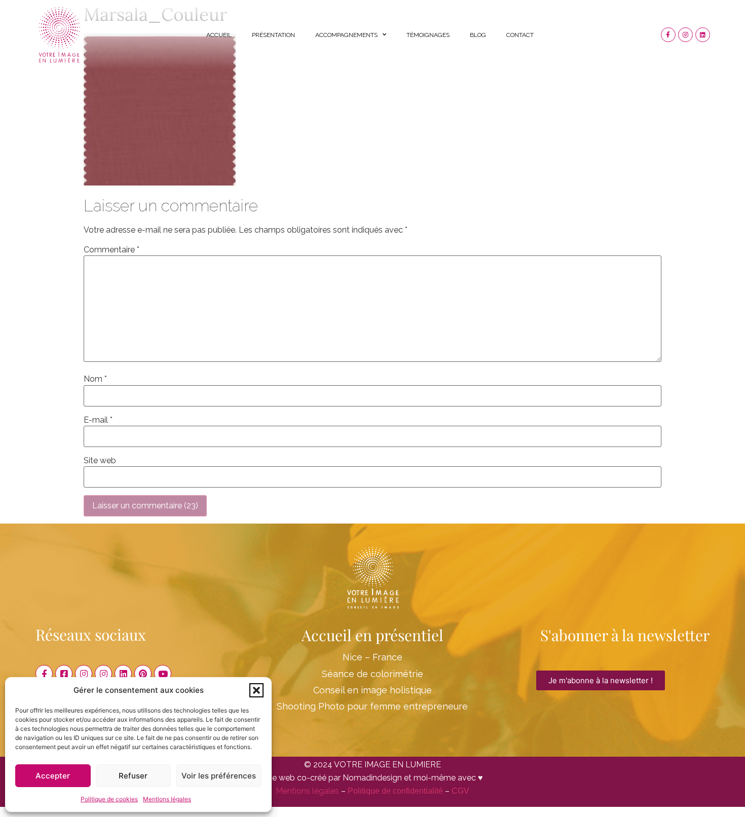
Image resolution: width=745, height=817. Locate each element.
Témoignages (428, 35)
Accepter (52, 776)
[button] (256, 690)
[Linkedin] (702, 34)
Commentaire (111, 250)
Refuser (133, 776)
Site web (100, 461)
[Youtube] (162, 673)
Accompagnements (346, 35)
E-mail (98, 420)
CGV (460, 791)
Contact (520, 35)
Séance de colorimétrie (372, 674)
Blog (478, 35)
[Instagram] (685, 34)
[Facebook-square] (63, 673)
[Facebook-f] (668, 34)
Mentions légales (167, 799)
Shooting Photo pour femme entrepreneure (372, 706)
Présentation (273, 35)
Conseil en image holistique (372, 690)
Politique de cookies (109, 799)
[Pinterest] (143, 673)
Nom (95, 379)
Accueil (219, 35)
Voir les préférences (218, 776)
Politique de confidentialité (395, 791)
